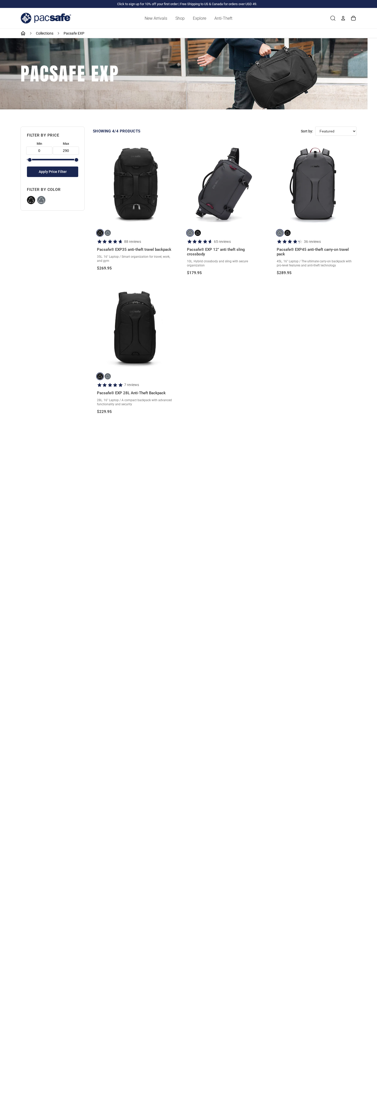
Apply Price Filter (53, 172)
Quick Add (134, 217)
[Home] (23, 33)
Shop (180, 18)
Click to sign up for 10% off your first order (147, 4)
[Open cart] (353, 18)
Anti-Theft (223, 18)
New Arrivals (156, 18)
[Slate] (41, 200)
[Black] (31, 200)
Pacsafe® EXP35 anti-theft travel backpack (134, 249)
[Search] (333, 18)
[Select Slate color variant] (108, 233)
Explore (199, 18)
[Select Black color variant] (100, 233)
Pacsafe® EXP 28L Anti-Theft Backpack (131, 393)
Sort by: (307, 131)
